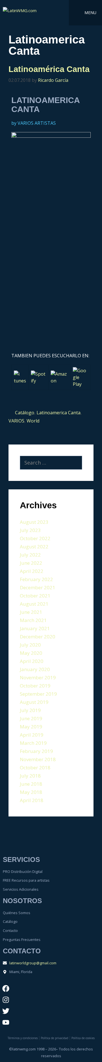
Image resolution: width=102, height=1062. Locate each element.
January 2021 (35, 628)
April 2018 (31, 800)
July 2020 (30, 644)
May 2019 (31, 726)
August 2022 (34, 546)
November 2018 (38, 759)
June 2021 (31, 612)
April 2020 (31, 661)
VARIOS (16, 421)
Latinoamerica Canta (58, 413)
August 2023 (34, 522)
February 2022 (36, 579)
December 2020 (37, 636)
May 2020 (31, 653)
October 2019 (35, 685)
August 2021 (34, 604)
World (33, 421)
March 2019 (33, 743)
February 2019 (36, 751)
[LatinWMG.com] (25, 12)
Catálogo (24, 413)
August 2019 (34, 702)
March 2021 (33, 620)
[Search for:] (51, 463)
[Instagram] (5, 999)
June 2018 (31, 784)
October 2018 (35, 767)
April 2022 (31, 571)
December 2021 (37, 587)
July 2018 (30, 775)
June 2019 (31, 718)
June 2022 (31, 563)
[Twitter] (5, 1011)
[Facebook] (5, 988)
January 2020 (35, 669)
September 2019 (38, 694)
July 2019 (30, 710)
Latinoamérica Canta (49, 69)
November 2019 (38, 677)
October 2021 (35, 595)
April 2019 (31, 735)
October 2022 (35, 538)
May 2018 (31, 792)
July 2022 (30, 554)
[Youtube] (5, 1022)
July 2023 (30, 530)
